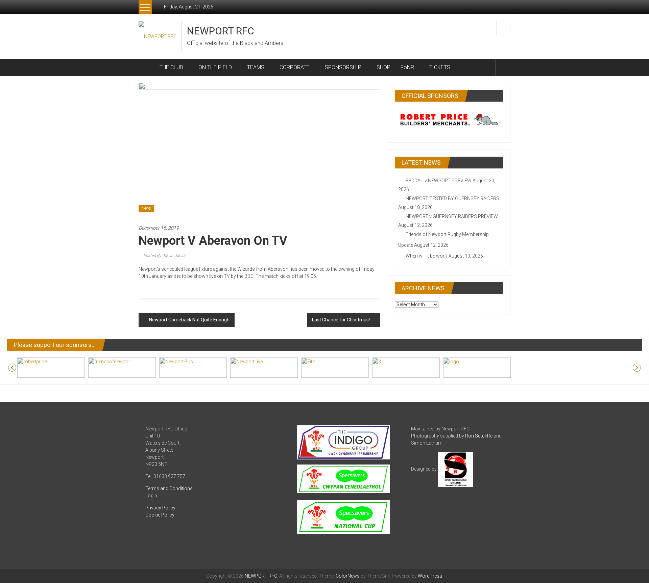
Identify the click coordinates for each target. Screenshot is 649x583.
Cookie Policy (159, 515)
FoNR (407, 67)
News (146, 208)
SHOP (383, 67)
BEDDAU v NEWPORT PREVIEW (439, 180)
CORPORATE (295, 67)
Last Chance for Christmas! (341, 319)
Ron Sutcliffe (478, 436)
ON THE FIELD (215, 67)
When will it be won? (427, 256)
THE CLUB (171, 67)
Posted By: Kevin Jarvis (164, 255)
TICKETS (439, 67)
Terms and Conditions (169, 488)
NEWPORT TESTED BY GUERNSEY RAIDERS (452, 198)
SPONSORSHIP (343, 67)
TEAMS (255, 67)
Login (151, 495)
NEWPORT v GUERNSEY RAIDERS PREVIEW (452, 216)
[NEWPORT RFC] (146, 67)
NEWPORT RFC (220, 31)
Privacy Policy (160, 507)
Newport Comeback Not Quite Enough (189, 319)
